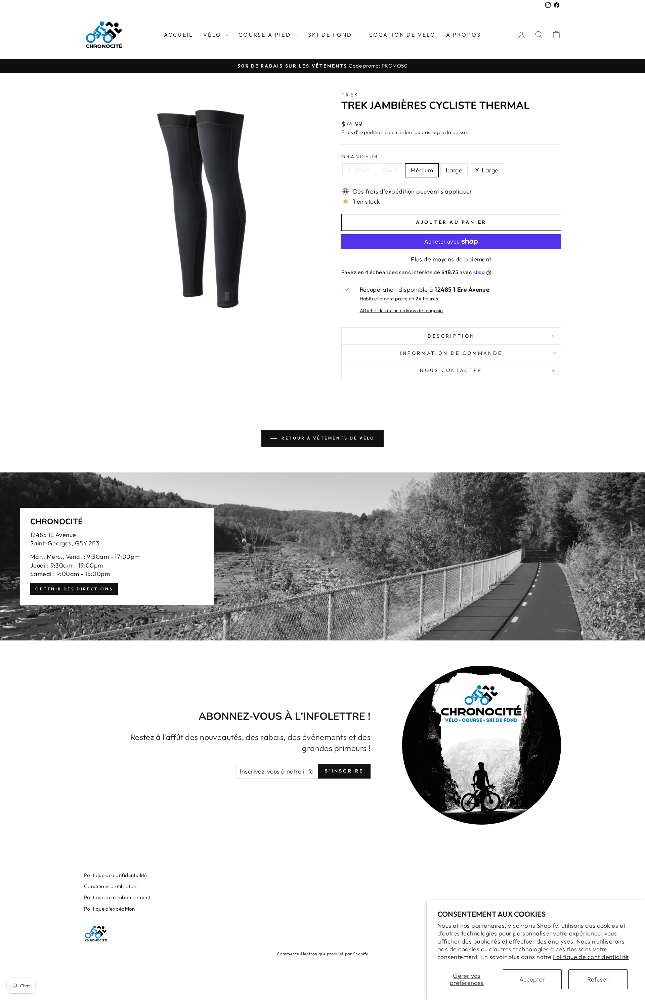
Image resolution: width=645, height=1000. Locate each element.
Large (454, 170)
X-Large (486, 170)
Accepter (532, 979)
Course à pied (266, 34)
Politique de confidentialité (591, 957)
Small (390, 170)
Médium (422, 170)
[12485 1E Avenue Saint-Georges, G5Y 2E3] (322, 556)
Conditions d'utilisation (111, 886)
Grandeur (360, 157)
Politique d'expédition (109, 909)
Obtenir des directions (74, 588)
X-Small (359, 170)
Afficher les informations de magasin (401, 310)
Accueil (178, 34)
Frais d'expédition (362, 132)
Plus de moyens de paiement (451, 259)
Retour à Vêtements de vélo (327, 438)
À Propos (463, 34)
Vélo (213, 34)
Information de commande (451, 353)
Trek (350, 95)
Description (451, 336)
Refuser (598, 979)
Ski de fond (331, 34)
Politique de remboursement (117, 897)
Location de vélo (402, 34)
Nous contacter (451, 370)
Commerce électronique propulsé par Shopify (322, 953)
